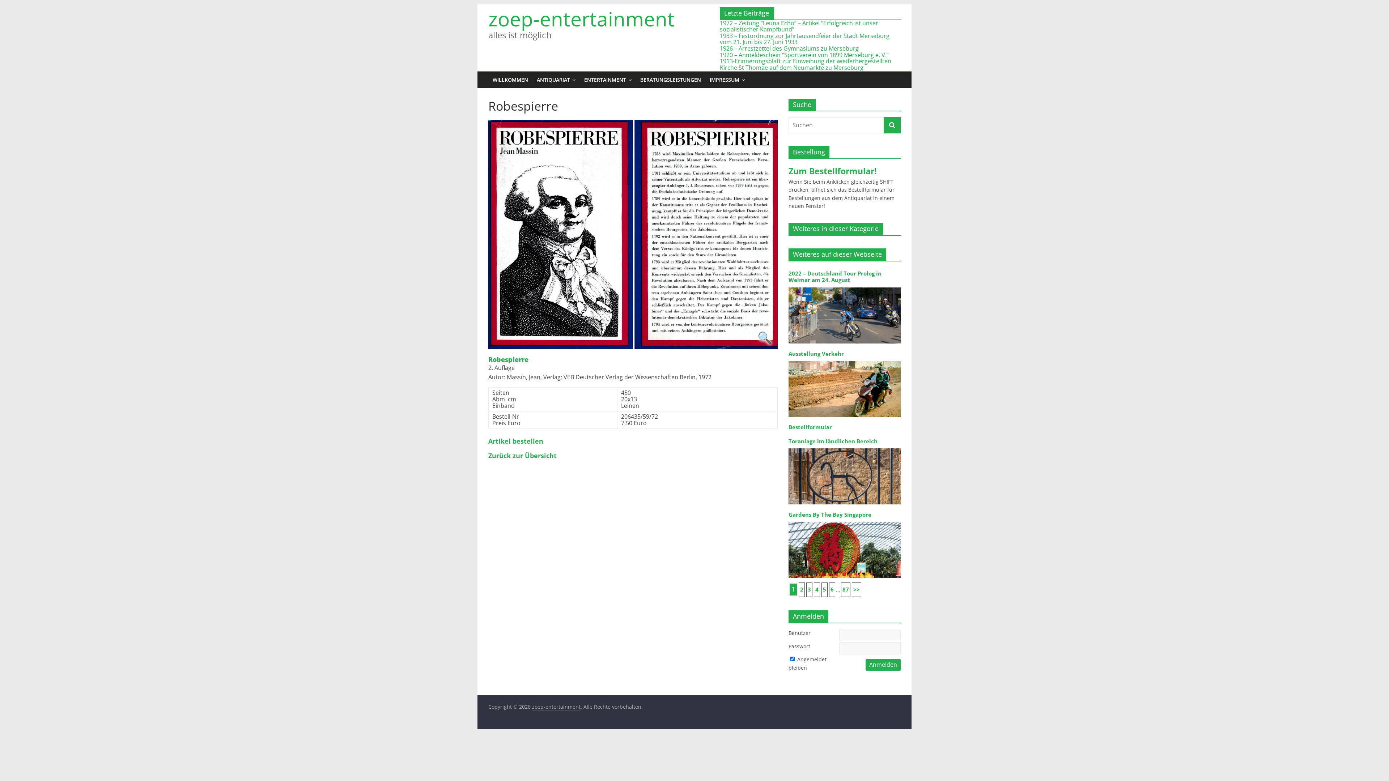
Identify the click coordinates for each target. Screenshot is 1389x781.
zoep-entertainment (581, 19)
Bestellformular (810, 427)
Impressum (724, 79)
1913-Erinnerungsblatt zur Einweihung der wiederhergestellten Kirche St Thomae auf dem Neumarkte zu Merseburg (805, 64)
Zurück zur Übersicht (522, 456)
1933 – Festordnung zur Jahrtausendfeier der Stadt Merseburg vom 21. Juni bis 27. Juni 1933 (804, 39)
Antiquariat (553, 79)
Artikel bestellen (515, 441)
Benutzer (800, 633)
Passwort (799, 646)
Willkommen (510, 79)
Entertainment (605, 79)
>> (856, 589)
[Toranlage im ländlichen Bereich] (845, 448)
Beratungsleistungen (670, 79)
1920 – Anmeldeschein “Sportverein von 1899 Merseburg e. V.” (804, 55)
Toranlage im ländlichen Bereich (833, 441)
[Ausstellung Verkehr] (845, 360)
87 (845, 589)
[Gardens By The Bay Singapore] (845, 521)
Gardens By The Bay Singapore (830, 514)
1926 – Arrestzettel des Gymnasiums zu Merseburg (789, 48)
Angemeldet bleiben (808, 663)
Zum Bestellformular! (833, 171)
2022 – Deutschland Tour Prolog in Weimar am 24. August (835, 277)
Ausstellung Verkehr (816, 354)
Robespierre (508, 360)
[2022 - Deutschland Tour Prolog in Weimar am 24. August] (845, 287)
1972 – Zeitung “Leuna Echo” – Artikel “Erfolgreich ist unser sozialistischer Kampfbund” (799, 26)
